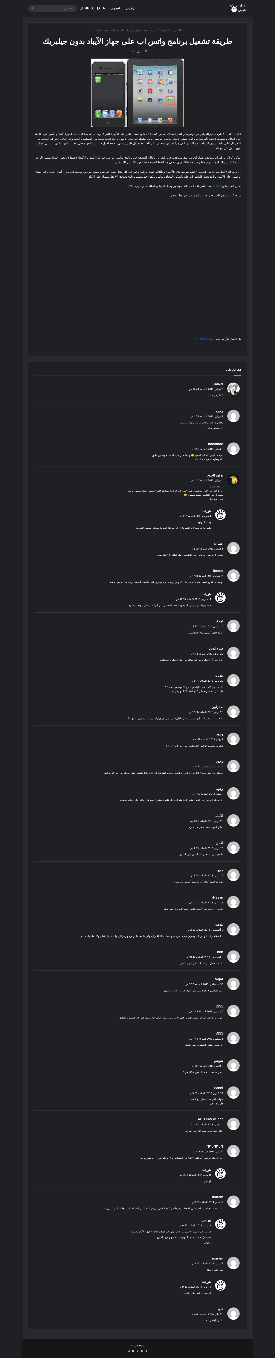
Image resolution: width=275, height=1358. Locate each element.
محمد (219, 411)
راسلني (130, 8)
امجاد (219, 621)
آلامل (219, 816)
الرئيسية (174, 30)
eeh (220, 952)
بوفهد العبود (215, 475)
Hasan (218, 897)
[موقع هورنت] (238, 8)
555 (220, 1006)
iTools (217, 186)
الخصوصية (114, 8)
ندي (220, 1309)
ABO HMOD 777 (210, 1119)
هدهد (219, 925)
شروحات (162, 30)
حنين (220, 870)
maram (217, 1197)
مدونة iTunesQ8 (205, 339)
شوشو (218, 1061)
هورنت (206, 511)
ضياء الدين (216, 648)
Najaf (219, 979)
